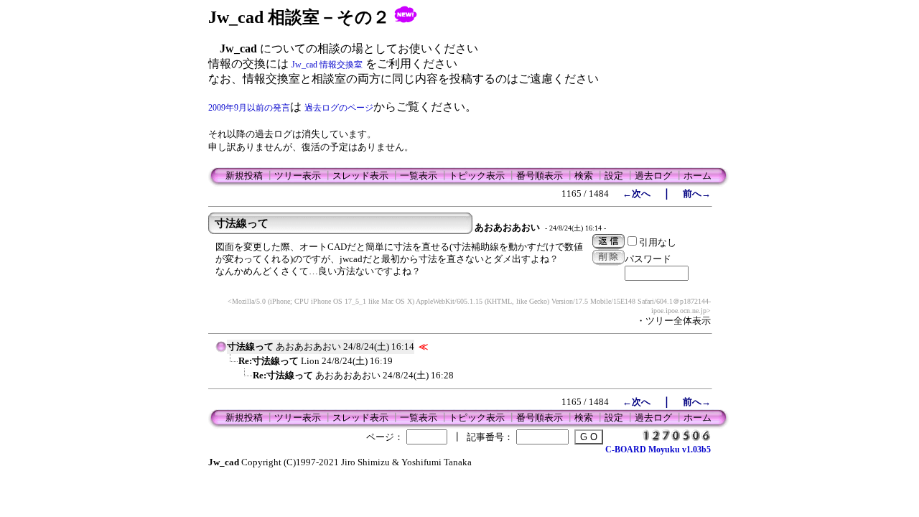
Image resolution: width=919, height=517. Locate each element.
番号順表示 (539, 175)
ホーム (698, 175)
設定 (614, 175)
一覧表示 (418, 175)
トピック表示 (477, 175)
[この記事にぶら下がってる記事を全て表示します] (231, 365)
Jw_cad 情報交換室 (327, 65)
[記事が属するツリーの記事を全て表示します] (221, 351)
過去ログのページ (338, 108)
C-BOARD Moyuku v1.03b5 (658, 449)
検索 (583, 175)
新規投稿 (244, 175)
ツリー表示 (297, 175)
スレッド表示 (360, 175)
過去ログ (653, 175)
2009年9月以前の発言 (249, 108)
